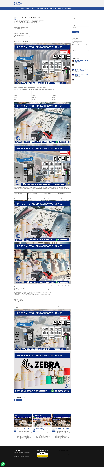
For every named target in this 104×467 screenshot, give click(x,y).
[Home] (19, 3)
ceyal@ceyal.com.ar (81, 454)
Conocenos (22, 8)
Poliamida (37, 8)
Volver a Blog (17, 14)
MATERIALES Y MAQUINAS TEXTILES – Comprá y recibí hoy (82, 65)
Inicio (15, 8)
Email (21, 400)
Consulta (73, 25)
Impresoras (52, 8)
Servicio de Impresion (68, 8)
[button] (42, 443)
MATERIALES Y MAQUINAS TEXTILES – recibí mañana (82, 61)
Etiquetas (31, 8)
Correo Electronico (75, 21)
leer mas (18, 441)
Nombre (73, 16)
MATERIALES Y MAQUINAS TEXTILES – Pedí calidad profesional (23, 430)
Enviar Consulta (75, 32)
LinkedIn (19, 400)
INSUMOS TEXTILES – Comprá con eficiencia (43, 429)
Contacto (27, 8)
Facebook (14, 400)
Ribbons (41, 8)
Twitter (16, 400)
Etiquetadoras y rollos (59, 8)
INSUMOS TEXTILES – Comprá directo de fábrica (62, 429)
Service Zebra (46, 8)
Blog (18, 8)
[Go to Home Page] (14, 10)
